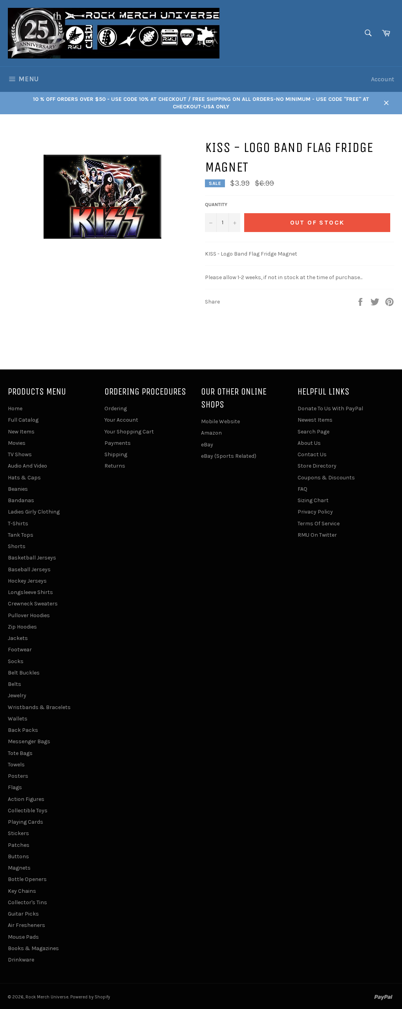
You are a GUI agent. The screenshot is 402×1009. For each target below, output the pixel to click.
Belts (14, 684)
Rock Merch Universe (47, 997)
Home (15, 408)
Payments (117, 443)
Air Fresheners (26, 925)
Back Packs (23, 730)
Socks (16, 661)
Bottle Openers (27, 879)
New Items (21, 431)
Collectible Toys (28, 810)
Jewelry (17, 695)
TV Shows (20, 454)
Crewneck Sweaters (33, 603)
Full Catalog (23, 420)
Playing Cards (25, 822)
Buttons (18, 856)
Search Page (313, 431)
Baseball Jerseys (29, 569)
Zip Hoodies (22, 626)
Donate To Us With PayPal (330, 408)
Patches (18, 845)
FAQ (302, 489)
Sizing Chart (313, 500)
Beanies (18, 489)
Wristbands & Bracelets (39, 707)
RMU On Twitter (317, 535)
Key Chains (22, 891)
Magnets (19, 868)
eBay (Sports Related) (228, 456)
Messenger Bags (29, 741)
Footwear (20, 649)
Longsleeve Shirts (30, 592)
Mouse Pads (23, 937)
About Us (309, 443)
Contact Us (312, 454)
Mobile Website (220, 421)
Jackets (18, 638)
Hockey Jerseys (27, 581)
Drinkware (21, 959)
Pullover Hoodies (29, 615)
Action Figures (26, 799)
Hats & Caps (24, 477)
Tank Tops (20, 535)
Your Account (121, 420)
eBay (207, 444)
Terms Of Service (319, 523)
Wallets (17, 718)
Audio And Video (27, 465)
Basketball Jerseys (32, 557)
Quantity (216, 204)
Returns (114, 465)
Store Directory (317, 465)
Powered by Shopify (90, 997)
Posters (18, 776)
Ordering (115, 408)
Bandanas (21, 500)
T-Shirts (18, 523)
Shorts (17, 546)
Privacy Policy (315, 511)
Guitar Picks (23, 913)
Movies (17, 443)
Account (382, 79)
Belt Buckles (24, 672)
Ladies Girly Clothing (34, 511)
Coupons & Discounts (326, 477)
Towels (16, 764)
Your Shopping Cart (129, 431)
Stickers (18, 833)
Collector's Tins (27, 902)
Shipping (115, 454)
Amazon (211, 433)
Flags (15, 787)
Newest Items (315, 420)
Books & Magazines (33, 948)
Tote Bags (20, 753)
